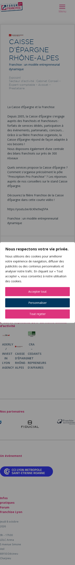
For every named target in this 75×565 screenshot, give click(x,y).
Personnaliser (37, 303)
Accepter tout (37, 291)
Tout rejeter (37, 314)
